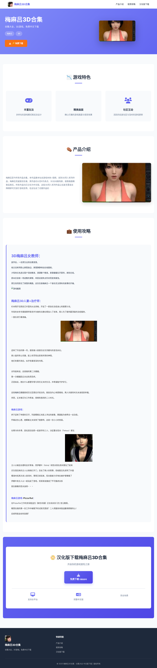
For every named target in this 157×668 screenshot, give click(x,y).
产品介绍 (120, 4)
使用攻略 (131, 4)
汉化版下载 (144, 4)
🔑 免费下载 (17, 43)
